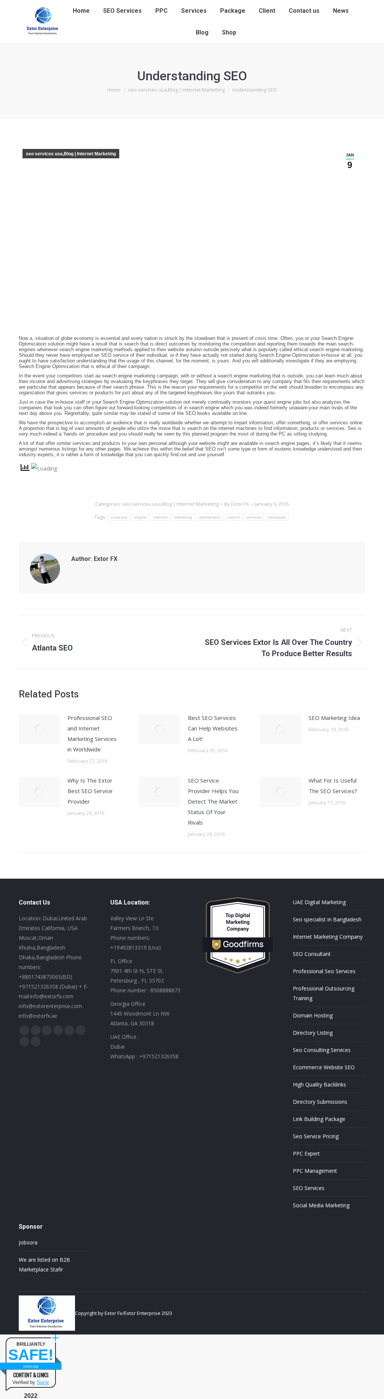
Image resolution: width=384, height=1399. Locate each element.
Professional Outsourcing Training (323, 993)
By (236, 503)
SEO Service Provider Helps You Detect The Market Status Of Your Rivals (213, 801)
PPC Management (315, 1170)
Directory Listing (313, 1032)
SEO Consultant (312, 953)
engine (140, 517)
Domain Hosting (313, 1015)
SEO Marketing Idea (334, 717)
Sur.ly (43, 1382)
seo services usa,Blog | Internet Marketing (71, 153)
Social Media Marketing (321, 1205)
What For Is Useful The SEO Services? (333, 786)
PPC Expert (306, 1153)
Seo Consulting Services (322, 1049)
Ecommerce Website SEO (324, 1067)
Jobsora (28, 1242)
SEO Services (308, 1188)
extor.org (30, 1366)
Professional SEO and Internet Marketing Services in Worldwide (92, 733)
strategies (277, 517)
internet (160, 517)
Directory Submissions (320, 1101)
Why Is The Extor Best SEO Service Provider (90, 791)
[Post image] (39, 729)
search (234, 517)
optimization (210, 517)
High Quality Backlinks (319, 1084)
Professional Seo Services (324, 971)
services (254, 517)
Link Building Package (319, 1119)
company (119, 517)
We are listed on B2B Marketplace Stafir (44, 1264)
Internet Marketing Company (328, 936)
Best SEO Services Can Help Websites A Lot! (212, 728)
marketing (183, 517)
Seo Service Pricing (316, 1136)
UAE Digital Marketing (319, 902)
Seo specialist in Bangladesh (327, 919)
